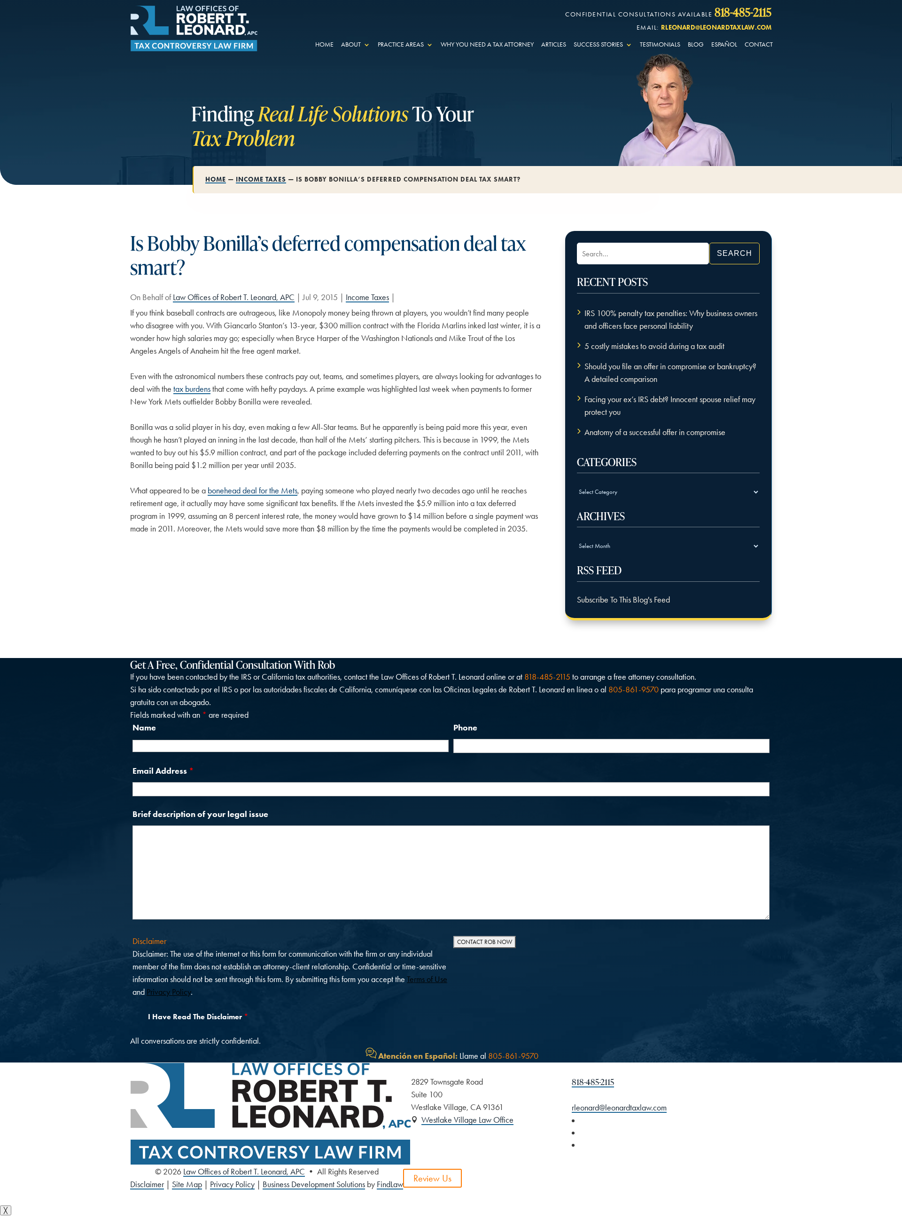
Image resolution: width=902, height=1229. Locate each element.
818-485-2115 (743, 11)
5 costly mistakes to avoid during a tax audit (654, 346)
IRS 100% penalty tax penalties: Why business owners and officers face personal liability (670, 319)
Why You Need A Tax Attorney (487, 44)
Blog (696, 44)
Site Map (187, 1184)
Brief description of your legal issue (200, 814)
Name (144, 727)
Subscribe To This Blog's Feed (623, 600)
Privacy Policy (169, 992)
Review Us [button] (432, 1178)
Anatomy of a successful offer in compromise (654, 432)
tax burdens (191, 389)
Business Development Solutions (314, 1184)
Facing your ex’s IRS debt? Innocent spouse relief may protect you (669, 405)
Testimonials (660, 44)
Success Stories (598, 44)
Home (324, 44)
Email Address (163, 771)
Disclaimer (149, 941)
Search (734, 253)
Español (724, 44)
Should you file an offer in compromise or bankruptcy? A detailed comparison (670, 372)
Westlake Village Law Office (467, 1120)
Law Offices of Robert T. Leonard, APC (234, 297)
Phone (465, 727)
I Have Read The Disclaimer (198, 1016)
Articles (553, 44)
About (351, 44)
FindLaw (390, 1184)
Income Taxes (367, 297)
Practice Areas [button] (401, 44)
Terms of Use (427, 979)
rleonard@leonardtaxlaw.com (716, 28)
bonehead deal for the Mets (252, 490)
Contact (759, 44)
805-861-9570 (633, 689)
